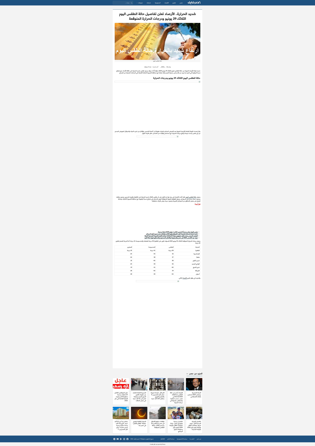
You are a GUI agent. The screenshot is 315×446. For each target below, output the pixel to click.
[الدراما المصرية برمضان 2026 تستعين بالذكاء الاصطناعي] (194, 391)
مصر (191, 373)
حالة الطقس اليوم (191, 197)
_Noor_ (163, 67)
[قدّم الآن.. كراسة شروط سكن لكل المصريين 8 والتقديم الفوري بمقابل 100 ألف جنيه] (157, 391)
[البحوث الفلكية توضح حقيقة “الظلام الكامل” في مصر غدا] (139, 420)
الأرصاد (185, 278)
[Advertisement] (157, 218)
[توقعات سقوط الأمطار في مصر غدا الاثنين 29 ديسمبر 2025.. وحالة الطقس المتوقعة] (157, 420)
